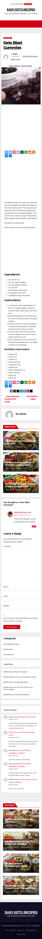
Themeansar (36, 925)
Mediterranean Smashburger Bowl (16, 682)
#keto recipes (15, 59)
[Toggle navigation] (21, 24)
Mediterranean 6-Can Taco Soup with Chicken (20, 677)
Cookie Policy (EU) (30, 930)
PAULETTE (13, 732)
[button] (39, 24)
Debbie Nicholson (20, 512)
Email (5, 596)
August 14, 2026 (12, 825)
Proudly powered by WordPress (10, 925)
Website (6, 606)
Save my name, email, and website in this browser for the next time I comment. (20, 619)
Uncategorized (9, 654)
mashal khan (21, 447)
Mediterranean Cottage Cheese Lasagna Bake (18, 463)
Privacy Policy (21, 934)
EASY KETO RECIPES (21, 9)
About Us (13, 930)
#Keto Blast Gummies (30, 56)
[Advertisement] (21, 128)
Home (7, 930)
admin (15, 54)
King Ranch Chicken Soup (26, 717)
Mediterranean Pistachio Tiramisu (15, 672)
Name (6, 587)
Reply (34, 526)
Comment (7, 546)
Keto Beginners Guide (11, 644)
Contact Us (21, 930)
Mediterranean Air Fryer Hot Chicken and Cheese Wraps (21, 887)
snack (11, 218)
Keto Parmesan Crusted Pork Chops (12, 399)
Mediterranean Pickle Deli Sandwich (16, 694)
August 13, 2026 (12, 869)
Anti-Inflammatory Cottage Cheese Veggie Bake (20, 485)
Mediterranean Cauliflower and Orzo (20, 442)
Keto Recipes (7, 37)
